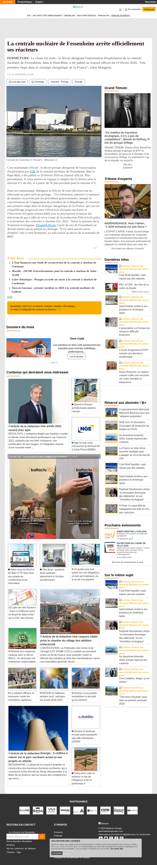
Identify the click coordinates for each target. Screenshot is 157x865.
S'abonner (149, 9)
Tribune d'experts (120, 16)
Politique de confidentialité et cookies (72, 857)
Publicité (58, 835)
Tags (18, 852)
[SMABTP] (38, 810)
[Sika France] (78, 810)
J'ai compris (57, 853)
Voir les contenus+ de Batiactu (21, 848)
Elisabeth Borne (46, 225)
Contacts (58, 832)
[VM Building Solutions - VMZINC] (51, 810)
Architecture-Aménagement (47, 16)
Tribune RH (103, 16)
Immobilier (69, 16)
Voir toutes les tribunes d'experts (127, 248)
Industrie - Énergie (60, 81)
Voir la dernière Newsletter (19, 841)
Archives (10, 845)
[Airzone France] (92, 810)
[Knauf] (119, 810)
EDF (33, 171)
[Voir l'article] (97, 456)
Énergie (78, 81)
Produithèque (25, 2)
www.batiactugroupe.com (110, 831)
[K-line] (24, 810)
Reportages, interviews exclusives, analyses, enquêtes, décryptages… (43, 308)
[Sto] (132, 810)
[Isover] (65, 810)
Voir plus (127, 164)
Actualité (7, 2)
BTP (29, 16)
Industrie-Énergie (86, 16)
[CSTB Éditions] (105, 810)
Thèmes (10, 852)
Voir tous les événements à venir (127, 562)
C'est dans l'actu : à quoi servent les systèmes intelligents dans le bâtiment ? (38, 456)
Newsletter (150, 2)
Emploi (39, 2)
